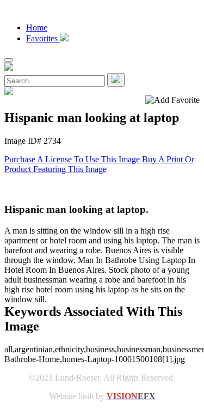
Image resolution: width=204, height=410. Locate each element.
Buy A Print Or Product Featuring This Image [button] (99, 164)
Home (36, 27)
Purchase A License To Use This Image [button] (72, 159)
